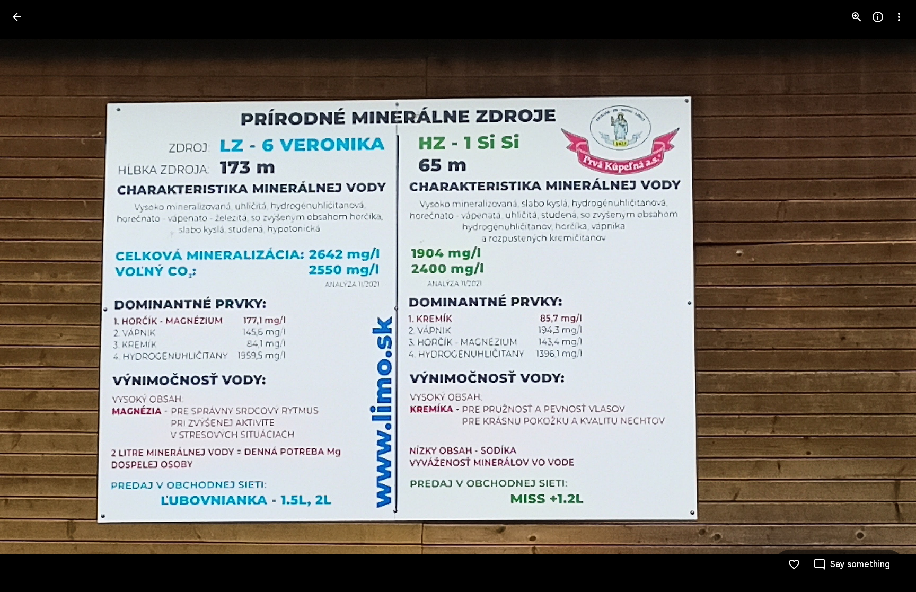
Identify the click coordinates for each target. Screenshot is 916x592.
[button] (30, 296)
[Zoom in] (856, 17)
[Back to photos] (17, 17)
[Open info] (877, 17)
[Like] (794, 564)
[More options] (899, 17)
